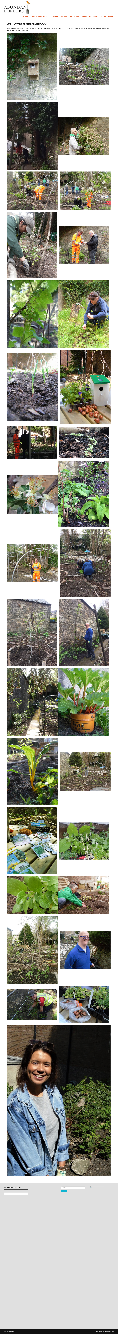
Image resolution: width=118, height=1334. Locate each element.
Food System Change (89, 16)
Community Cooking (58, 16)
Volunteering (106, 16)
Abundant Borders (9, 1331)
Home (25, 16)
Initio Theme (99, 1331)
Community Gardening (39, 16)
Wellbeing (74, 16)
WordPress (111, 1331)
